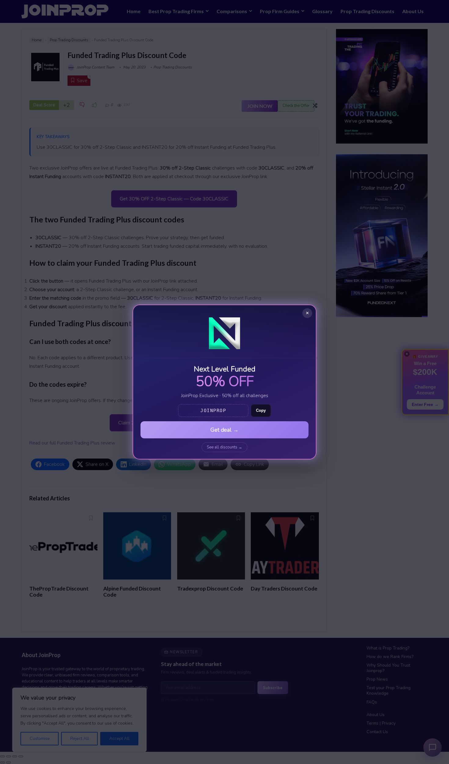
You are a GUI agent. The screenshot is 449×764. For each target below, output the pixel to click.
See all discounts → (224, 447)
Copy (261, 410)
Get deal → (224, 429)
